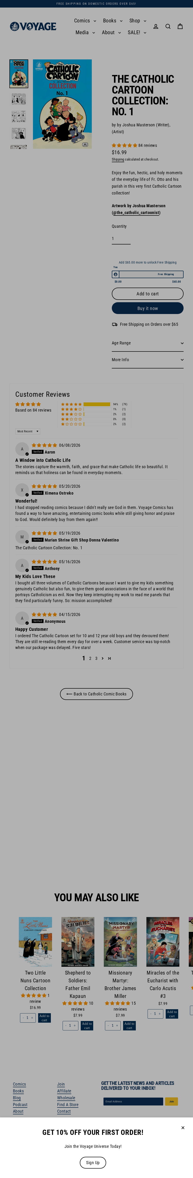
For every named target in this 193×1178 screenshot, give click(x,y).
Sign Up (93, 1162)
